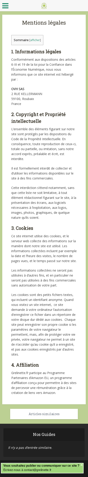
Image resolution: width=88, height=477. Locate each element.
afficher (35, 40)
